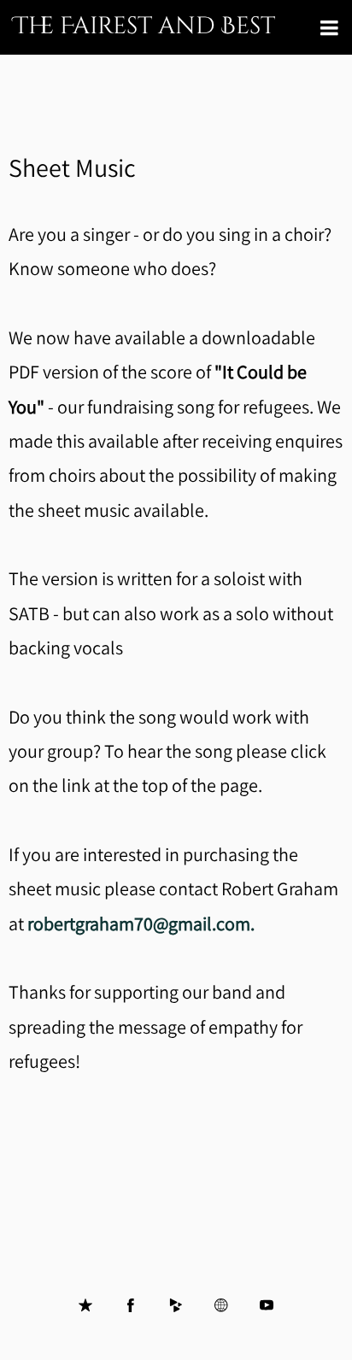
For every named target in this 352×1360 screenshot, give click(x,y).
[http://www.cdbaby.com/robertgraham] (176, 1305)
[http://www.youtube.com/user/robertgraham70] (266, 1305)
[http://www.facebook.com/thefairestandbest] (131, 1305)
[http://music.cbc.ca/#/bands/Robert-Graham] (221, 1305)
